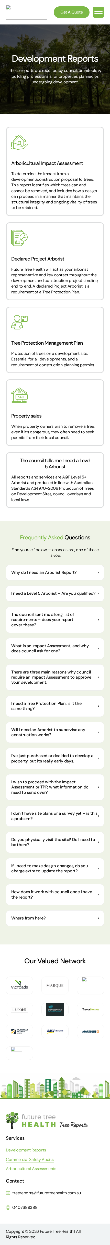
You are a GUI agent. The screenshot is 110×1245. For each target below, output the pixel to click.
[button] (98, 12)
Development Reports (26, 1150)
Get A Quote (71, 12)
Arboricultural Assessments (31, 1168)
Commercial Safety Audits (30, 1159)
